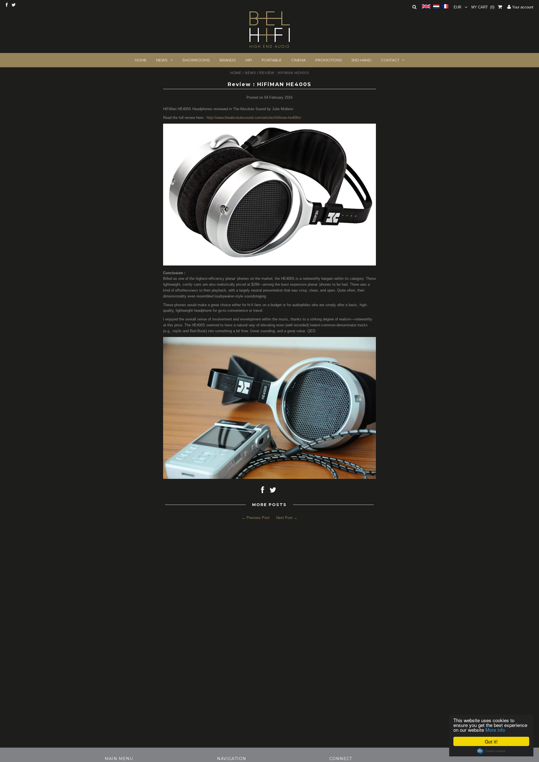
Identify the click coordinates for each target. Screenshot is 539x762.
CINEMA (298, 60)
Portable (272, 60)
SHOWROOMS (196, 60)
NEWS (162, 60)
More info (495, 729)
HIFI (248, 60)
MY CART (482, 7)
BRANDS (228, 60)
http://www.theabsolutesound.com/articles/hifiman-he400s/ (254, 118)
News (250, 73)
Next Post (284, 518)
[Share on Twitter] (273, 491)
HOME (141, 60)
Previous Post (258, 518)
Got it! (491, 741)
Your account (522, 7)
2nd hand (361, 60)
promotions (328, 60)
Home (235, 73)
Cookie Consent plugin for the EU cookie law (491, 751)
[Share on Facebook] (262, 491)
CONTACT (390, 60)
